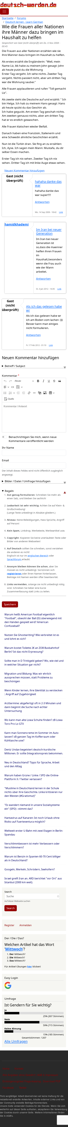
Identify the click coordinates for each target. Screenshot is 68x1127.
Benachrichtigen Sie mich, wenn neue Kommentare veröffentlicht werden (33, 439)
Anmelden (25, 925)
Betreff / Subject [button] (15, 366)
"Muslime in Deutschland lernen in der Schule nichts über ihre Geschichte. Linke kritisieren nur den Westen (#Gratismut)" (33, 792)
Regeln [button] (9, 491)
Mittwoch (14, 948)
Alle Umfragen (16, 1041)
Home (6, 1068)
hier (29, 966)
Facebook (8, 1087)
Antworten (42, 202)
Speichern (10, 604)
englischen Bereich (38, 555)
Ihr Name (8, 447)
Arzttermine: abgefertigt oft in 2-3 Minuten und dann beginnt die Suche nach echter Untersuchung (32, 707)
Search (8, 891)
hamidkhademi (17, 224)
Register (9, 925)
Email (5, 460)
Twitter (22, 1087)
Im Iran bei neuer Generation (49, 231)
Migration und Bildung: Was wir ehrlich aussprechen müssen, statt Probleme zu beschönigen (28, 677)
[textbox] (34, 417)
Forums (21, 18)
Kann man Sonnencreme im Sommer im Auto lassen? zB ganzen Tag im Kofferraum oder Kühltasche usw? (31, 736)
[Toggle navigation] (4, 11)
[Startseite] (28, 4)
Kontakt (19, 1068)
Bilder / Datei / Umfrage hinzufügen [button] (27, 481)
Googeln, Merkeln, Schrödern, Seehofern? (29, 869)
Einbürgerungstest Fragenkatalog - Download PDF (32, 1081)
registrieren (14, 573)
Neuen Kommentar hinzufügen (24, 170)
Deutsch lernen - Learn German (24, 22)
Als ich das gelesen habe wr (44, 308)
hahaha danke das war (48, 183)
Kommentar (9, 375)
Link (61, 212)
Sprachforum (14, 559)
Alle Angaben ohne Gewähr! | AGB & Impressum (30, 1075)
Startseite (7, 18)
